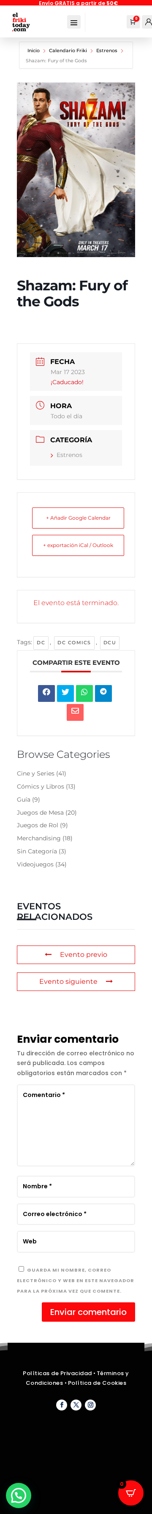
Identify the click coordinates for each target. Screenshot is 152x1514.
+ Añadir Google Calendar (78, 518)
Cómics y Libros (40, 786)
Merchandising (39, 838)
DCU (110, 642)
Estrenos (106, 50)
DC (41, 642)
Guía (23, 799)
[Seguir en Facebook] (61, 1405)
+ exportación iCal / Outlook (78, 545)
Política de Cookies (97, 1383)
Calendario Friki (68, 50)
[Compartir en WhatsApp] (84, 693)
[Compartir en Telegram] (103, 693)
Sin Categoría (37, 851)
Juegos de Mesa (40, 812)
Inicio (34, 50)
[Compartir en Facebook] (46, 693)
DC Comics (74, 642)
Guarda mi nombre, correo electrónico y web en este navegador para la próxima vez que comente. (75, 1280)
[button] (18, 1495)
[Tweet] (65, 693)
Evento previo (83, 955)
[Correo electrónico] (75, 712)
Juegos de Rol (37, 825)
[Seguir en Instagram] (90, 1405)
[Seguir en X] (76, 1405)
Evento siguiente (68, 981)
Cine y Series (35, 773)
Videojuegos (35, 864)
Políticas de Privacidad (57, 1373)
